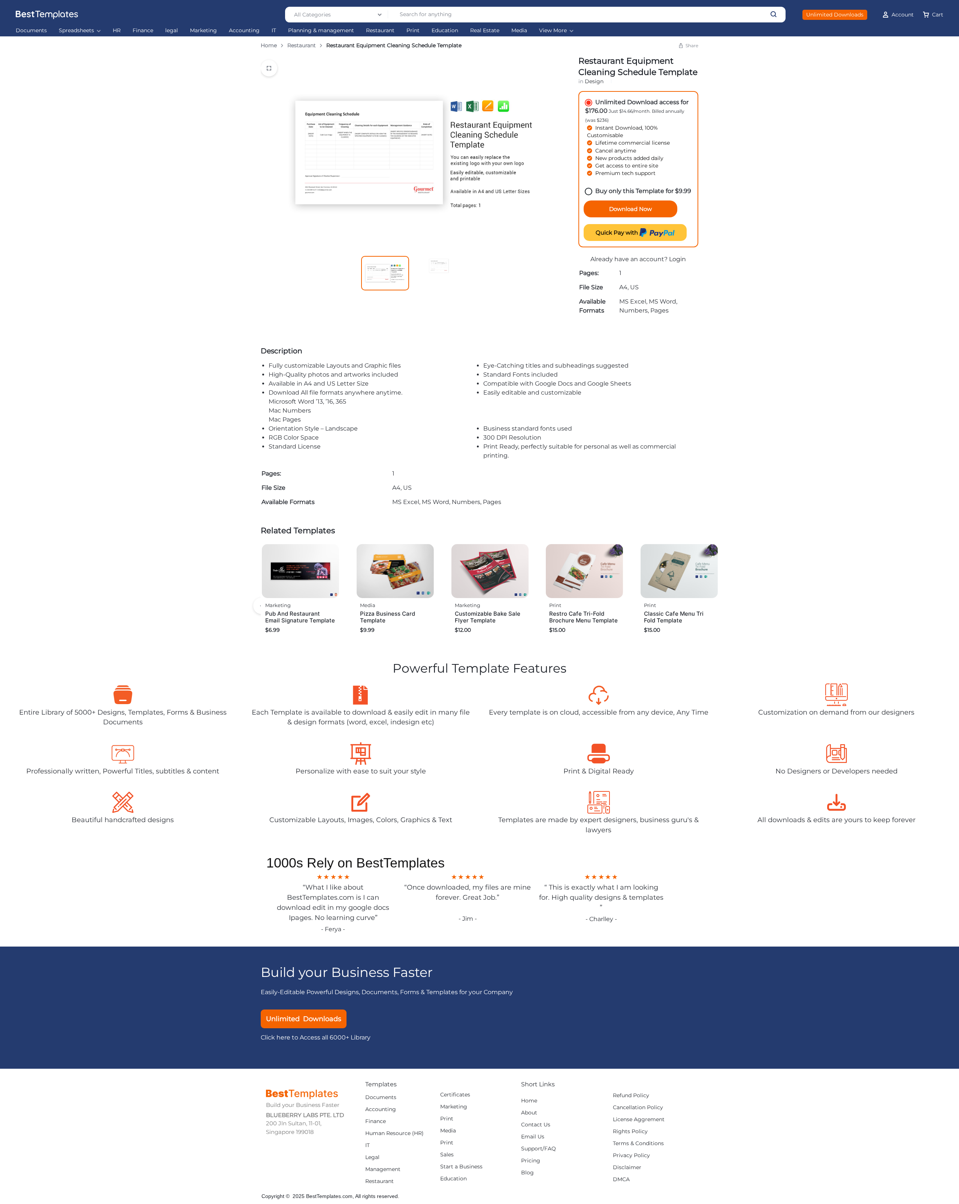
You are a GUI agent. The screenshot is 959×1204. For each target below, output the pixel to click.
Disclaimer (627, 1167)
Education (445, 30)
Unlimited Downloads (834, 14)
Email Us (532, 1137)
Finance (143, 30)
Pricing (530, 1161)
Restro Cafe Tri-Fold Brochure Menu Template (583, 617)
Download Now (630, 208)
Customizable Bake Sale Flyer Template (487, 617)
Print (413, 30)
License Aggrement (639, 1119)
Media (519, 30)
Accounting (244, 30)
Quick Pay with (617, 232)
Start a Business (461, 1167)
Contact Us (535, 1125)
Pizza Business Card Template (387, 617)
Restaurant (380, 30)
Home (269, 45)
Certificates (455, 1095)
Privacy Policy (631, 1155)
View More (553, 30)
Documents (31, 30)
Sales (447, 1155)
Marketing (203, 30)
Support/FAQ (538, 1149)
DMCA (621, 1179)
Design (594, 81)
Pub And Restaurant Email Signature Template (300, 617)
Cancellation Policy (638, 1107)
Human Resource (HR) (394, 1133)
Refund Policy (631, 1095)
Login (677, 259)
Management (382, 1169)
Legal (372, 1157)
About (529, 1113)
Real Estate (484, 30)
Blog (527, 1173)
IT (274, 30)
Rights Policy (630, 1131)
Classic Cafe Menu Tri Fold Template (674, 617)
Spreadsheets (76, 30)
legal (171, 30)
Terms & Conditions (638, 1143)
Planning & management (321, 30)
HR (117, 30)
